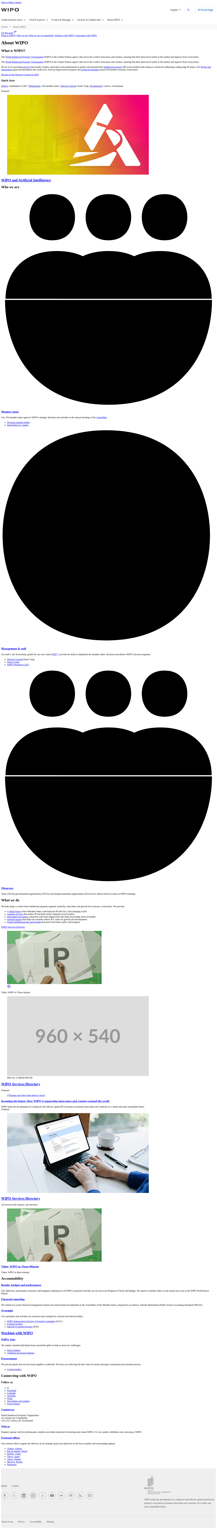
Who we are (22, 35)
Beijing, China (14, 1454)
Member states (10, 411)
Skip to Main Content (11, 2)
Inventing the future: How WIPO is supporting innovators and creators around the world (55, 1101)
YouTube (11, 1396)
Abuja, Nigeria (14, 1459)
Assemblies (101, 417)
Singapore (12, 1464)
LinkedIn (11, 1393)
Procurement (9, 1358)
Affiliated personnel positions (20, 1353)
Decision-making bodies (18, 422)
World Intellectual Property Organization (24, 57)
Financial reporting (13, 1299)
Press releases (13, 1404)
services (26, 67)
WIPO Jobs (8, 1339)
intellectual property (113, 67)
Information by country (18, 425)
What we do (34, 35)
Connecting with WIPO (86, 35)
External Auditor (15, 1324)
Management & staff (13, 648)
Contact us (7, 1409)
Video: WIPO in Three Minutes (20, 1266)
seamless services (15, 914)
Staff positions (13, 1350)
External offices (10, 1437)
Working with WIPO (64, 35)
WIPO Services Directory (13, 927)
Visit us (5, 1426)
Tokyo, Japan (13, 1456)
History (4, 86)
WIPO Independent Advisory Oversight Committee (31, 1321)
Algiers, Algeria (14, 1448)
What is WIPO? (8, 35)
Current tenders (14, 1369)
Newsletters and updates (18, 1401)
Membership (34, 86)
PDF (55, 654)
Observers (7, 888)
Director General (68, 86)
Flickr (10, 1398)
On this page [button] (9, 33)
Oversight (7, 1310)
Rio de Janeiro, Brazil (17, 1451)
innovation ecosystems (17, 916)
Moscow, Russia (14, 1462)
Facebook (11, 1390)
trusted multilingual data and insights (24, 922)
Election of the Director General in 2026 (20, 74)
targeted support (14, 919)
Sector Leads (13, 662)
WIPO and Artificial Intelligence (26, 180)
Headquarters (96, 86)
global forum (15, 911)
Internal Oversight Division (19, 1326)
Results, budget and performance (21, 1285)
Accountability (47, 35)
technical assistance (90, 69)
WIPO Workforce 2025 (18, 664)
